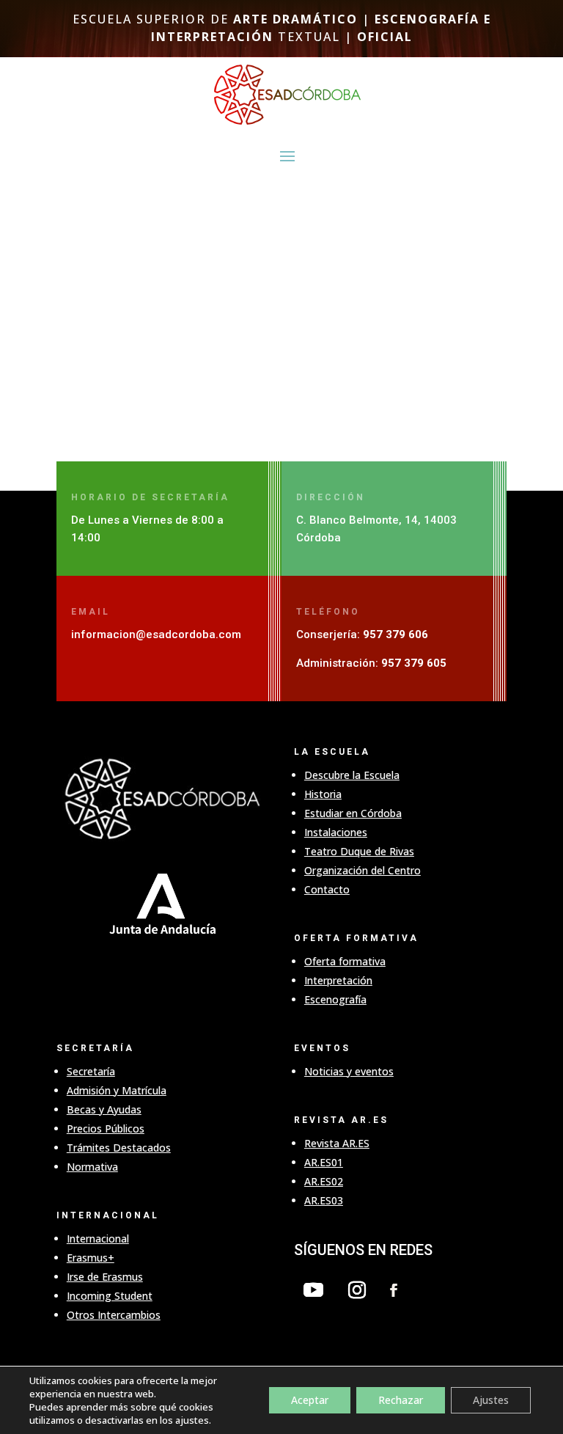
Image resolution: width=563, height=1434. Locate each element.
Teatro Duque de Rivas (359, 851)
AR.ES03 (323, 1200)
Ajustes (491, 1400)
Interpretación (338, 980)
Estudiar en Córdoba (353, 813)
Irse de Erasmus (105, 1277)
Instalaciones (335, 832)
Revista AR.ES (336, 1143)
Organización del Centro (362, 870)
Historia (323, 794)
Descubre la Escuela (352, 775)
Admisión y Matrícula (116, 1090)
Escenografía (335, 999)
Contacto (327, 889)
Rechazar (400, 1400)
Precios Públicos (105, 1128)
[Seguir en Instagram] (357, 1290)
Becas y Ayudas (104, 1109)
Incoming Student (109, 1296)
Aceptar (309, 1400)
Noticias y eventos (349, 1071)
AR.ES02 (323, 1181)
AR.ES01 (323, 1162)
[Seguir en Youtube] (314, 1290)
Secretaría (91, 1071)
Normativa (92, 1167)
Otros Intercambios (114, 1315)
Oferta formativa (345, 961)
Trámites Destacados (119, 1148)
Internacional (98, 1238)
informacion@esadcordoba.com (156, 634)
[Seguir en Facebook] (393, 1290)
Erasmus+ (90, 1258)
